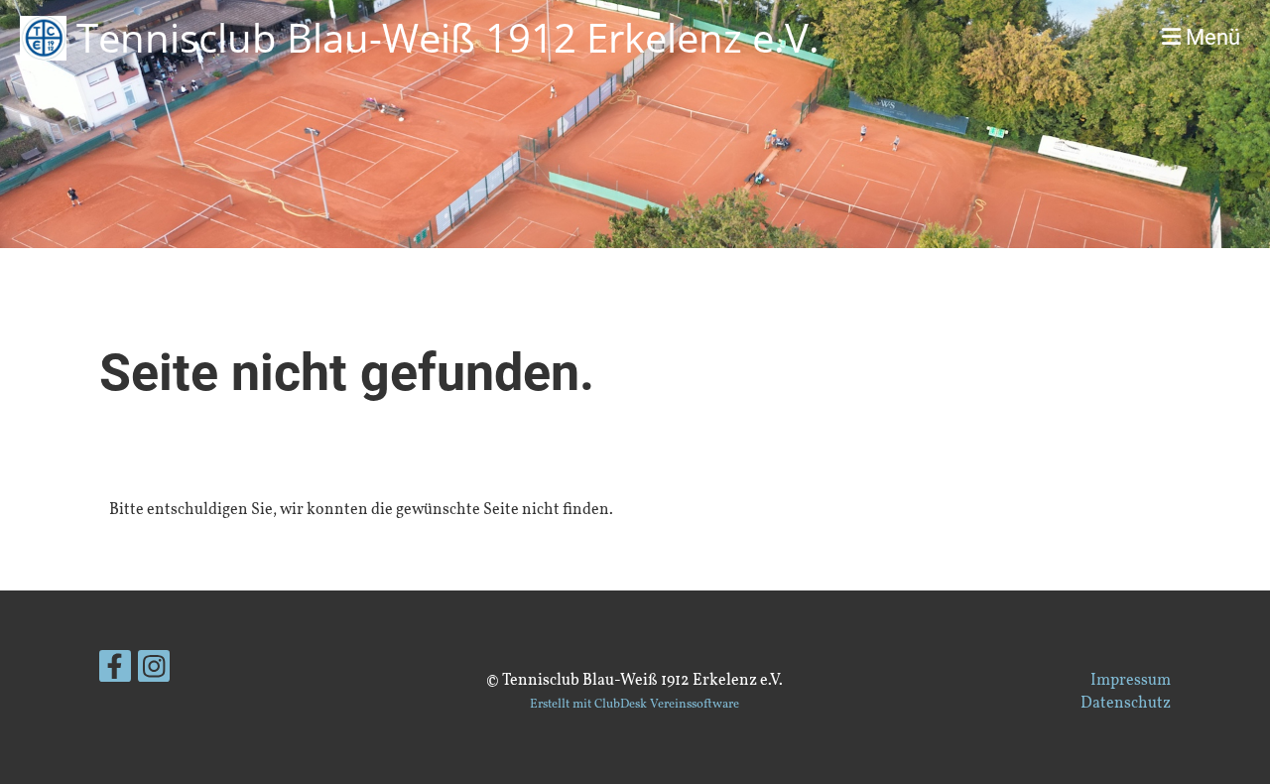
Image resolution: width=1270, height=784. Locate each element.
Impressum (1130, 681)
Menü (1210, 37)
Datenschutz (1125, 704)
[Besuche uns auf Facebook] (115, 674)
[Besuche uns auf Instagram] (154, 674)
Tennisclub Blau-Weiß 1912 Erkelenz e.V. (448, 37)
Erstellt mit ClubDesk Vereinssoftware (634, 705)
